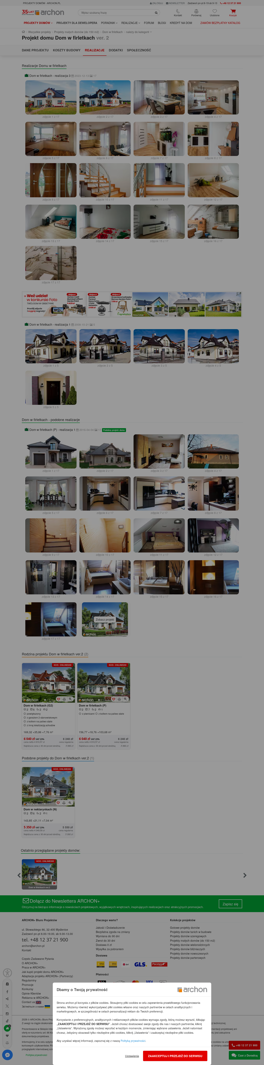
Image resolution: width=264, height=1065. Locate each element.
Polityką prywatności (133, 1041)
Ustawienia (132, 1056)
